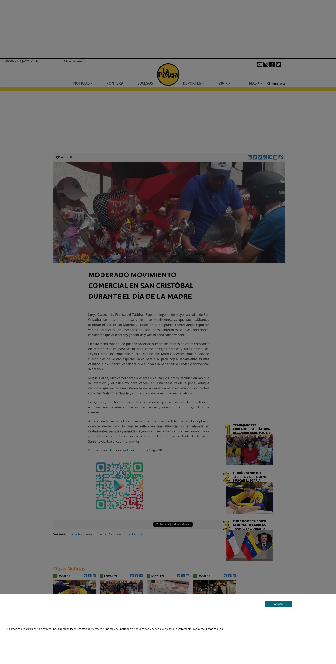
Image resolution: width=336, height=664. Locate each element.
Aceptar (278, 604)
